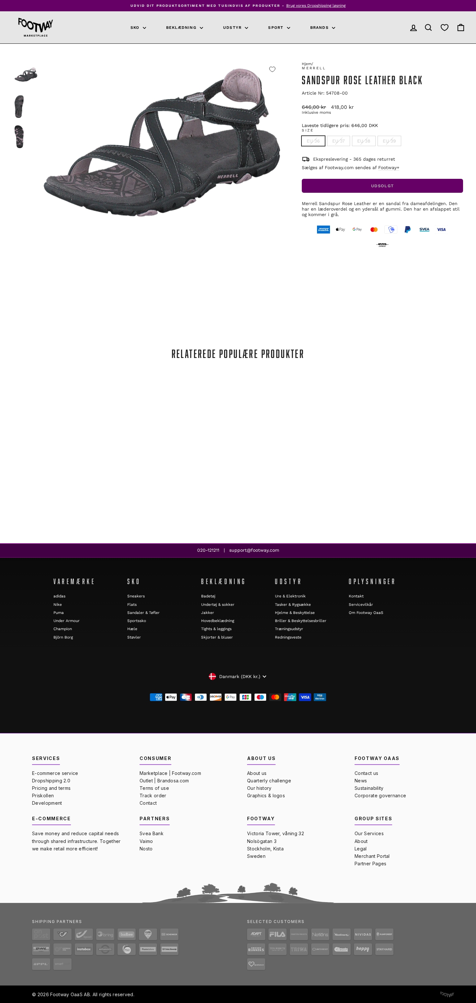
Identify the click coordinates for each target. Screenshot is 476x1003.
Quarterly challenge (269, 780)
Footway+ (388, 167)
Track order (153, 795)
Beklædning (182, 27)
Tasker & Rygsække (293, 604)
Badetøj (208, 596)
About (361, 841)
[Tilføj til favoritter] (272, 69)
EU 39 (389, 141)
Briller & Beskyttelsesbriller (300, 620)
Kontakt (356, 596)
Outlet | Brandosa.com (164, 780)
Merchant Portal (372, 856)
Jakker (207, 612)
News (361, 780)
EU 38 (363, 141)
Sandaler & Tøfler (143, 612)
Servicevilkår (361, 604)
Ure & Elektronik (290, 596)
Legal (361, 848)
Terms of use (154, 788)
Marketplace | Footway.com (170, 773)
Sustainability (369, 788)
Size (308, 130)
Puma (58, 612)
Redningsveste (288, 637)
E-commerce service (55, 773)
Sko (135, 27)
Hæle (132, 629)
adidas (59, 596)
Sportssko (136, 620)
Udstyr (233, 27)
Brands (320, 27)
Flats (132, 604)
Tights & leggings (216, 629)
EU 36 (313, 141)
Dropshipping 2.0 (51, 780)
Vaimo (146, 841)
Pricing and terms (51, 788)
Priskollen (43, 795)
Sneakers (136, 596)
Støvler (134, 637)
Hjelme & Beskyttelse (295, 612)
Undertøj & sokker (217, 604)
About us (257, 773)
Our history (259, 788)
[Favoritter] (444, 27)
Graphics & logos (266, 795)
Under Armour (66, 620)
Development (47, 803)
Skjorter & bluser (217, 637)
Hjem (307, 64)
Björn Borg (63, 637)
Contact (148, 803)
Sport (276, 27)
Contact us (366, 773)
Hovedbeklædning (217, 620)
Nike (57, 604)
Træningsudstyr (289, 629)
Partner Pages (370, 863)
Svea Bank (152, 833)
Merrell (314, 68)
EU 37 (338, 141)
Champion (62, 629)
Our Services (369, 833)
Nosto (146, 848)
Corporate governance (380, 795)
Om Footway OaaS (366, 612)
